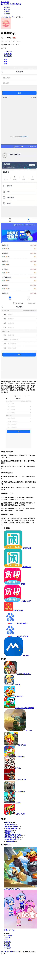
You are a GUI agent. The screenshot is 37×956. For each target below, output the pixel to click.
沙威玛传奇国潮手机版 (24, 674)
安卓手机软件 (8, 51)
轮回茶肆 (18, 768)
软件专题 (7, 9)
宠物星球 (17, 685)
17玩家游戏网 (5, 2)
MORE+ (8, 845)
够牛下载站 (7, 948)
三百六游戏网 (8, 935)
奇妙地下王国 (22, 745)
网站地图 (3, 951)
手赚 (13, 17)
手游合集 (7, 7)
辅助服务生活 (8, 54)
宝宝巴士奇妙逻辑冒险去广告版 (24, 708)
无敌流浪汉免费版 (20, 779)
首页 (2, 4)
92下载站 (7, 944)
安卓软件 (12, 4)
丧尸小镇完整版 (20, 791)
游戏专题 (18, 4)
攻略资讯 (7, 11)
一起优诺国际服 (20, 814)
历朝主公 (29, 730)
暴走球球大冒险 (20, 756)
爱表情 (6, 940)
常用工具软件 (8, 56)
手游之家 (7, 946)
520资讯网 (7, 937)
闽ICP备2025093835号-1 (14, 951)
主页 (2, 17)
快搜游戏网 (7, 942)
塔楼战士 (17, 802)
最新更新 (7, 13)
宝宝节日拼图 (19, 696)
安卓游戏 (6, 4)
